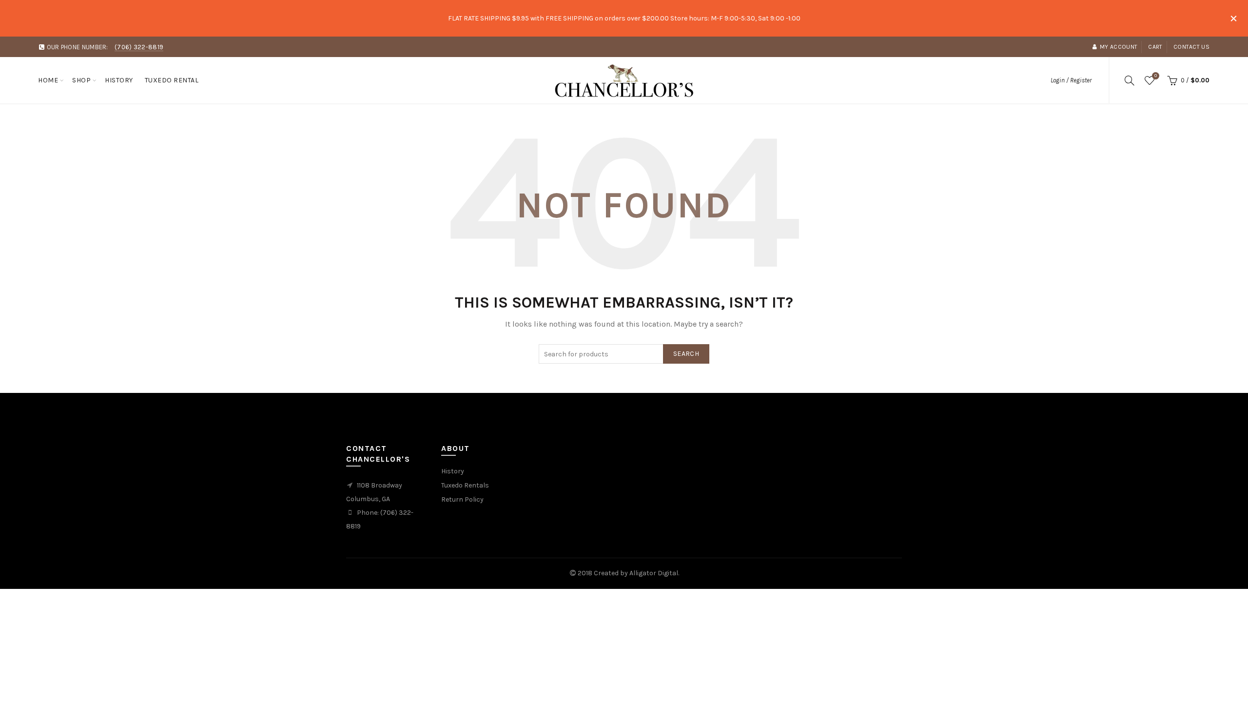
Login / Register (1071, 80)
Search (686, 354)
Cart (1155, 46)
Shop (81, 80)
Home (48, 80)
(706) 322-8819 (139, 47)
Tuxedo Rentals (465, 485)
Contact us (1191, 46)
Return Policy (462, 499)
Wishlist (1155, 75)
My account (1118, 46)
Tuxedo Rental (172, 80)
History (119, 80)
